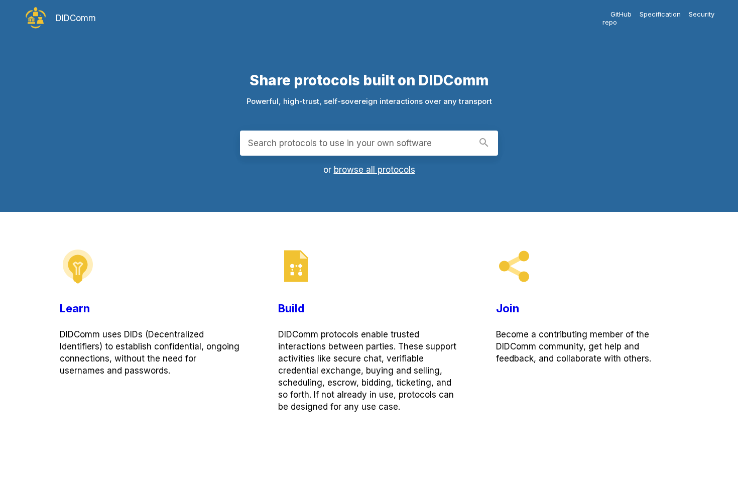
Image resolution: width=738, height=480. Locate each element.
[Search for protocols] (484, 143)
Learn (75, 308)
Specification (660, 14)
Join (507, 308)
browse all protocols (374, 170)
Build (291, 308)
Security (701, 14)
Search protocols (340, 143)
